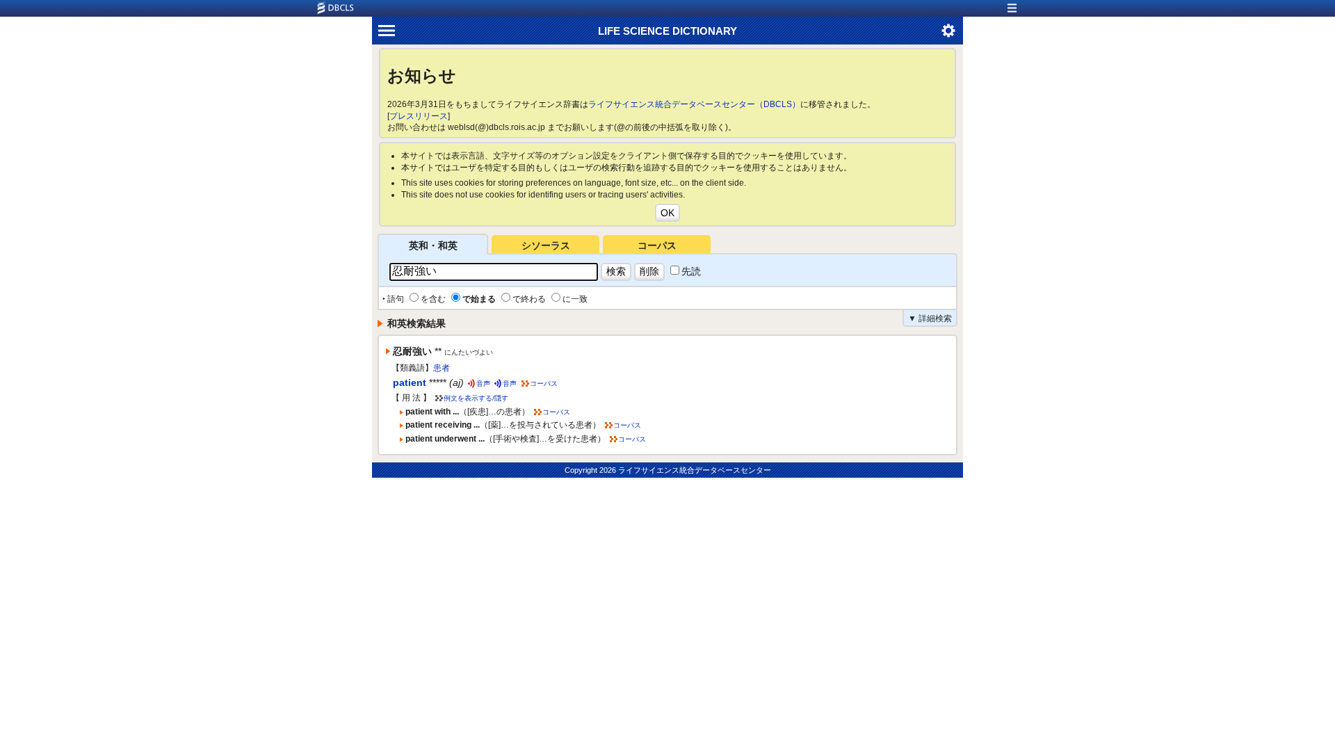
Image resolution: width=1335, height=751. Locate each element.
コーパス (657, 245)
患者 (441, 368)
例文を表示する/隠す (476, 398)
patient (409, 382)
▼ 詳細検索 (930, 318)
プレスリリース (418, 116)
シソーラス (545, 245)
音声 (483, 383)
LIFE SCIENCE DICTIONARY (667, 31)
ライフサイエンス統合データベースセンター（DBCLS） (694, 104)
